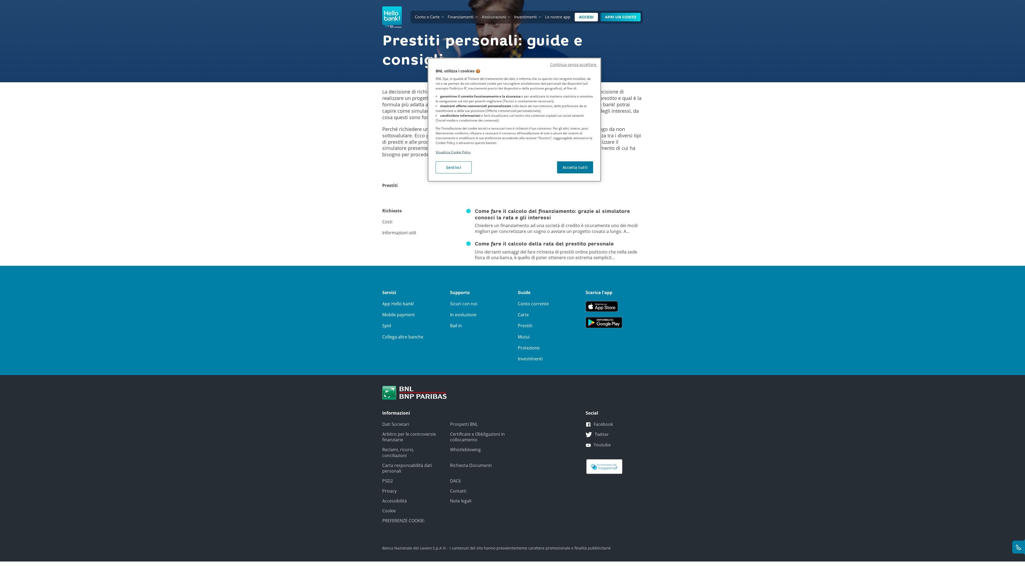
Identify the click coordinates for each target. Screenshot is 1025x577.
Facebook (603, 424)
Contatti (458, 491)
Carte (523, 315)
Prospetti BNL (464, 424)
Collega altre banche (402, 337)
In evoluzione (463, 315)
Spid (386, 326)
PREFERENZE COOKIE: (403, 521)
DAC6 (455, 481)
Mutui (524, 337)
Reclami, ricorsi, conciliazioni (398, 452)
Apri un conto (620, 17)
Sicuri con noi (463, 304)
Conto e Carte (427, 17)
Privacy (389, 491)
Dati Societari (395, 424)
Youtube (602, 445)
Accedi (586, 17)
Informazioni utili (399, 233)
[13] (604, 466)
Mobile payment (398, 315)
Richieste (392, 211)
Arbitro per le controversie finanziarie (409, 437)
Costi (387, 222)
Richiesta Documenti (471, 465)
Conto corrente (533, 304)
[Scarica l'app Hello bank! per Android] (604, 322)
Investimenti (525, 17)
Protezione (529, 348)
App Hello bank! (398, 304)
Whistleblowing (465, 450)
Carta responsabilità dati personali (407, 468)
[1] (414, 392)
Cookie (389, 511)
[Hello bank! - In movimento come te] (392, 17)
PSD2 (387, 481)
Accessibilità (394, 501)
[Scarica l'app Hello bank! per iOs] (604, 306)
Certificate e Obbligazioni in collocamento (477, 437)
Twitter (602, 434)
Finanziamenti (461, 17)
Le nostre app (557, 17)
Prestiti (525, 326)
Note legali (460, 501)
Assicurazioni (494, 17)
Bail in (456, 326)
